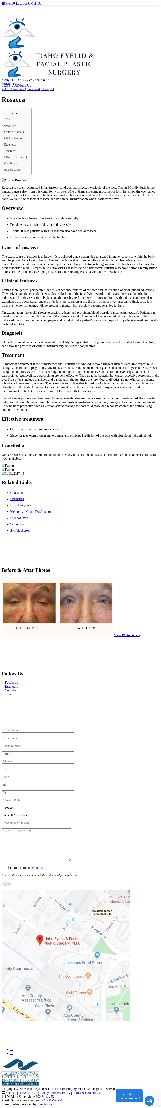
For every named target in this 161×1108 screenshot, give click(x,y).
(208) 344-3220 (12, 80)
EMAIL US (9, 84)
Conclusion (10, 163)
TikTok (6, 694)
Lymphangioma (20, 505)
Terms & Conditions (86, 1093)
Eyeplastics (44, 1104)
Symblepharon (20, 530)
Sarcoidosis (17, 524)
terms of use (36, 867)
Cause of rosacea (14, 132)
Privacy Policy (60, 1093)
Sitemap (11, 1093)
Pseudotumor (19, 518)
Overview (10, 125)
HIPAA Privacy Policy (34, 1093)
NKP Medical (53, 1100)
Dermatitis (17, 499)
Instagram (11, 686)
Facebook (11, 682)
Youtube (10, 690)
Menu (9, 3)
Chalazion (17, 492)
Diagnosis (10, 144)
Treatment (10, 150)
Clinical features (13, 138)
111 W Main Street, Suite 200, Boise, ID (28, 89)
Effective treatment (15, 157)
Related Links (12, 169)
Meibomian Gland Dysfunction (31, 511)
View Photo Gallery (127, 635)
